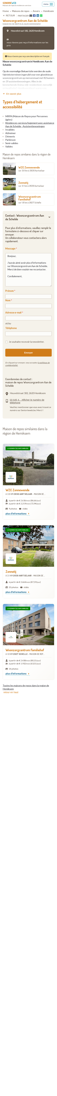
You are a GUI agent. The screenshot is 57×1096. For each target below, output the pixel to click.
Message (10, 248)
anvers (36, 11)
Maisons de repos (20, 11)
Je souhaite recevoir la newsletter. (26, 341)
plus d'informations (16, 513)
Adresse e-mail (13, 312)
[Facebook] (34, 15)
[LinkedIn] (37, 15)
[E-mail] (30, 15)
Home (6, 11)
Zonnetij (31, 184)
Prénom (9, 290)
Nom (7, 300)
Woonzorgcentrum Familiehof (29, 199)
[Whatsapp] (41, 15)
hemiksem (48, 11)
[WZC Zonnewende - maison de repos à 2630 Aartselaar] (28, 464)
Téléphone (11, 328)
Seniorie (9, 3)
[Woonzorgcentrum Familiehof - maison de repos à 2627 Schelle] (28, 624)
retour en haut (10, 692)
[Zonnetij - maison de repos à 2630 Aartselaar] (28, 546)
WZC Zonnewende (31, 168)
